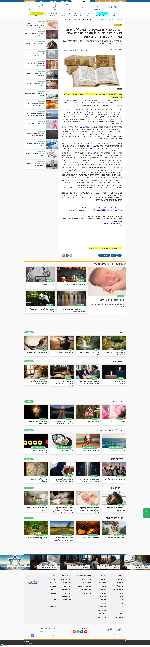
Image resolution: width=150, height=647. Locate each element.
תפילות (121, 575)
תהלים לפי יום (66, 575)
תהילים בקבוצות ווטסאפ (83, 575)
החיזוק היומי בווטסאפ (86, 582)
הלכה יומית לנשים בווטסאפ (84, 586)
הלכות (121, 603)
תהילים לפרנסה (99, 16)
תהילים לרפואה (110, 16)
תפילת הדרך (120, 582)
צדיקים (121, 610)
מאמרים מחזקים (102, 617)
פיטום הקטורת (50, 13)
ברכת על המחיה (52, 586)
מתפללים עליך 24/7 (101, 596)
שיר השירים (103, 586)
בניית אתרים (30, 643)
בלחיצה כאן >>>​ (116, 97)
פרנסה (119, 136)
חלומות (121, 600)
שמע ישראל (120, 586)
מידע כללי (103, 575)
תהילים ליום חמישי (40, 16)
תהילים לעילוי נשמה (89, 13)
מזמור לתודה (60, 13)
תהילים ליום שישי (67, 600)
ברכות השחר (53, 596)
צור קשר (42, 2)
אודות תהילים (53, 2)
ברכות (54, 575)
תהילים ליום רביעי (53, 16)
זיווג (55, 603)
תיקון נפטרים (103, 600)
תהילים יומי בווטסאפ (86, 579)
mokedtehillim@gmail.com (106, 210)
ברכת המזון (53, 593)
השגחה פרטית (102, 614)
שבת (122, 607)
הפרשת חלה (53, 607)
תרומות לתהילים (30, 2)
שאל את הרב (77, 13)
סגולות (121, 596)
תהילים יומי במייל (87, 593)
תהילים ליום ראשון (88, 16)
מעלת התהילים (119, 617)
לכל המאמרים (29, 332)
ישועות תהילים (104, 255)
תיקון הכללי (103, 603)
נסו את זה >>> (92, 248)
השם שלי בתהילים (102, 13)
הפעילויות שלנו (64, 2)
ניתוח (94, 146)
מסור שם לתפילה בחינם (37, 13)
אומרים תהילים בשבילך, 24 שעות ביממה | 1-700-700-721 (110, 2)
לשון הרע (121, 614)
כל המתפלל (113, 255)
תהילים (82, 127)
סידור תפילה (103, 607)
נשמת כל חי (68, 13)
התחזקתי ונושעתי (102, 610)
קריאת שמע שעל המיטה (117, 589)
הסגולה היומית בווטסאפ (85, 589)
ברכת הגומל (53, 589)
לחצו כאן (70, 210)
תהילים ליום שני (76, 16)
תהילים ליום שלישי (65, 16)
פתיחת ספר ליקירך (115, 13)
